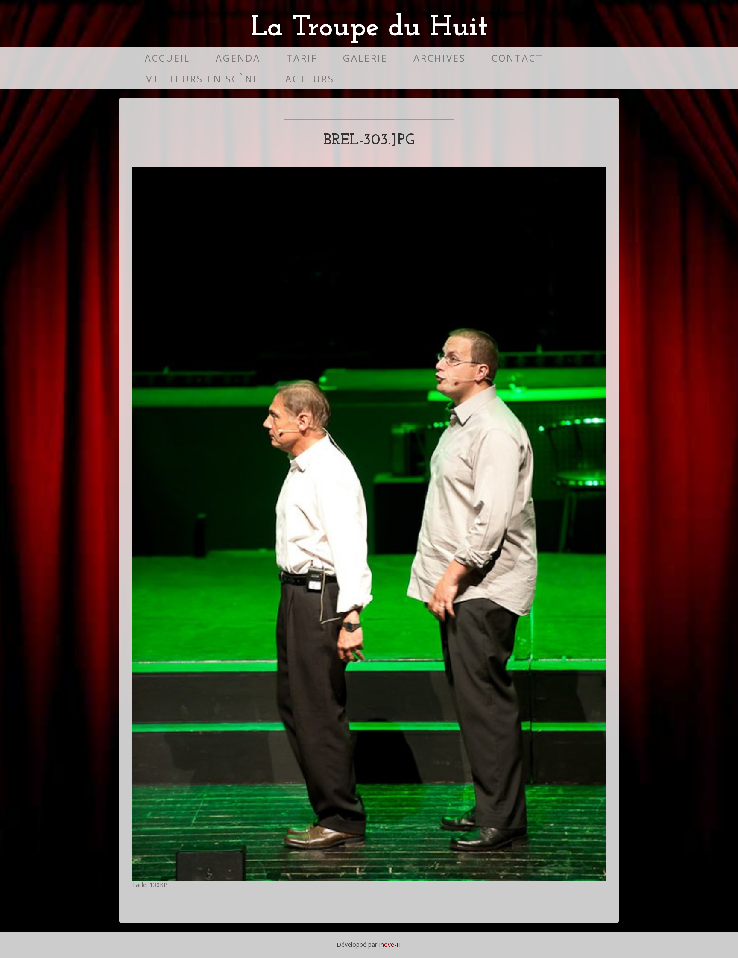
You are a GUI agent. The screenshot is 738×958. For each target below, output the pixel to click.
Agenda (238, 58)
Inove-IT (390, 944)
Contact (517, 58)
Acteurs (309, 79)
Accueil (167, 58)
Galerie (365, 58)
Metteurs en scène (202, 79)
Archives (439, 58)
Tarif (301, 58)
